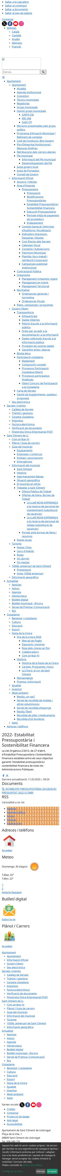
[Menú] (3, 77)
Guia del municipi (17, 1012)
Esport (11, 1079)
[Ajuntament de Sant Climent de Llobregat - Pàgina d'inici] (21, 63)
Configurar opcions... (13, 1171)
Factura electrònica (18, 990)
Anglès (16, 39)
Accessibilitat (14, 1124)
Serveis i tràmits (11, 971)
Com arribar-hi (15, 1004)
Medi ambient (15, 1094)
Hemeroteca (14, 1045)
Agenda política (16, 812)
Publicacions (14, 823)
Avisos (10, 816)
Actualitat (7, 1031)
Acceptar (52, 1171)
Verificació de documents (22, 993)
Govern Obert (15, 963)
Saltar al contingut (16, 5)
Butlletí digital (15, 1049)
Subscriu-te (8, 919)
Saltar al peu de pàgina (18, 13)
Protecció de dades (18, 1116)
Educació (12, 1075)
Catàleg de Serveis (17, 975)
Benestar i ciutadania (19, 1068)
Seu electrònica (16, 967)
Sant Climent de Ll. (13, 1001)
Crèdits (11, 1109)
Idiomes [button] (11, 28)
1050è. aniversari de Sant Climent (26, 1023)
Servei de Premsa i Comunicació (26, 1057)
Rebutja (41, 1171)
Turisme (11, 1019)
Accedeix (7, 850)
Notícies (11, 819)
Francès (16, 46)
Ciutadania (8, 1064)
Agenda (11, 808)
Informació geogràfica (20, 1027)
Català (15, 31)
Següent (17, 892)
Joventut (12, 1090)
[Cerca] (43, 72)
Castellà (16, 35)
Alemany (17, 43)
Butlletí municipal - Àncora (22, 1053)
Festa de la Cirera (17, 1083)
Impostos (12, 986)
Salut (10, 1098)
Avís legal (12, 1120)
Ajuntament (9, 952)
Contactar (8, 19)
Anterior (7, 892)
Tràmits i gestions (17, 978)
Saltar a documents (16, 9)
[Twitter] (5, 23)
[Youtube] (16, 23)
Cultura (11, 1072)
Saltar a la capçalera (17, 2)
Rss (9, 1060)
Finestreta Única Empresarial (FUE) (27, 997)
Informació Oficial (17, 960)
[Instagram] (21, 23)
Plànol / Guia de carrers (21, 1008)
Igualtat (11, 1086)
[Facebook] (10, 23)
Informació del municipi (21, 1016)
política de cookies (32, 1165)
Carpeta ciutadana (18, 982)
